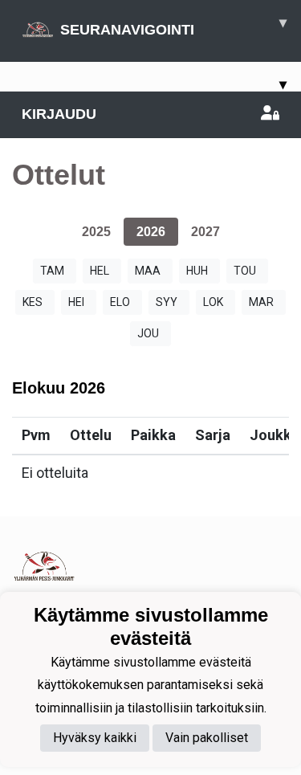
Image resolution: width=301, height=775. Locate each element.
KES (32, 302)
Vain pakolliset (206, 737)
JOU (148, 333)
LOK (213, 302)
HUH (197, 270)
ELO (120, 302)
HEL (99, 270)
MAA (148, 270)
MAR (261, 302)
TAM (52, 270)
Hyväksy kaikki (94, 737)
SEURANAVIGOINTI (173, 26)
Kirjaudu (59, 114)
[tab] (96, 232)
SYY (166, 302)
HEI (76, 302)
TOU (245, 270)
